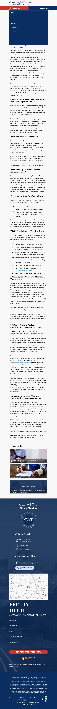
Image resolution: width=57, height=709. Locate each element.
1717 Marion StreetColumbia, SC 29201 (25, 541)
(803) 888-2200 (24, 545)
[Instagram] (46, 701)
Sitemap (31, 699)
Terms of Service (15, 699)
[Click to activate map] (28, 599)
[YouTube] (46, 699)
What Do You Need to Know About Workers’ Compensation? (24, 461)
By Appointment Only (24, 568)
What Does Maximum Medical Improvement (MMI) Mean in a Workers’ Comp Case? (28, 491)
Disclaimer (24, 699)
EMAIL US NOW (44, 8)
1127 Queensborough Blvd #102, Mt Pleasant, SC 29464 (28, 563)
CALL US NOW (16, 8)
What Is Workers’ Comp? (18, 477)
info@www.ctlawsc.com (26, 549)
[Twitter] (46, 697)
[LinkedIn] (43, 699)
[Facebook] (43, 697)
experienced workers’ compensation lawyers (32, 407)
